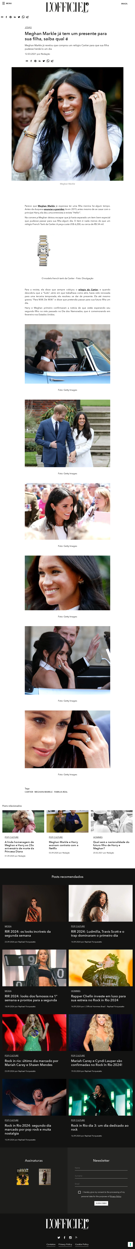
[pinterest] (10, 17)
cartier (29, 792)
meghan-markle (44, 792)
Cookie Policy (81, 1244)
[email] (2, 17)
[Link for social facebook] (64, 1238)
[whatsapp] (23, 17)
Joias (28, 27)
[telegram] (27, 17)
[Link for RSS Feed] (76, 1238)
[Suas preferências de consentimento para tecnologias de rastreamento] (130, 1244)
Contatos (51, 1244)
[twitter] (19, 17)
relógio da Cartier (88, 289)
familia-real (61, 792)
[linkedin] (15, 17)
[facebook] (6, 17)
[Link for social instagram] (70, 1238)
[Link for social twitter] (58, 1238)
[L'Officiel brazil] (67, 7)
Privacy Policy (115, 1196)
